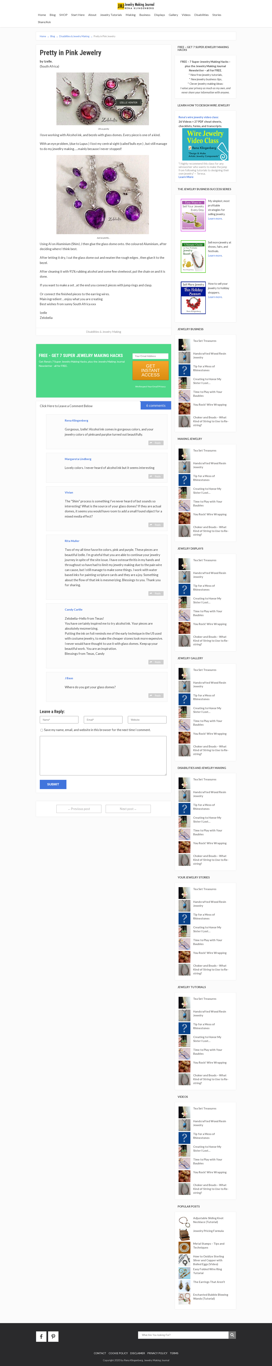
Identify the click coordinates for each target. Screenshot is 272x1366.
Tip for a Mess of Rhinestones (204, 368)
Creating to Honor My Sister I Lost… (207, 381)
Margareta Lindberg (78, 459)
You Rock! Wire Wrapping (209, 404)
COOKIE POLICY (118, 1353)
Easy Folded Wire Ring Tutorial (207, 1271)
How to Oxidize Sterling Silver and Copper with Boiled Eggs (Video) (208, 1260)
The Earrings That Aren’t (209, 1282)
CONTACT (100, 1353)
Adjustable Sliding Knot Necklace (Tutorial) (208, 1220)
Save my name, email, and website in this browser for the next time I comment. (97, 730)
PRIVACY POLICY (157, 1353)
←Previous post (79, 809)
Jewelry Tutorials (111, 14)
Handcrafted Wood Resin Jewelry (209, 355)
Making (131, 14)
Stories (216, 14)
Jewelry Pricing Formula (208, 1230)
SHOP (63, 14)
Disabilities (201, 14)
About (92, 14)
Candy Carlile (74, 609)
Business (144, 14)
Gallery (173, 14)
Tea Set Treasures (204, 340)
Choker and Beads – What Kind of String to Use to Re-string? (211, 421)
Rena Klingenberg (76, 420)
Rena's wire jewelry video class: (199, 117)
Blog (53, 14)
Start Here (78, 14)
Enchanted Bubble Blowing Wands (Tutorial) (210, 1296)
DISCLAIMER (137, 1353)
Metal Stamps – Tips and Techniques (208, 1245)
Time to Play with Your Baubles (207, 393)
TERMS (174, 1353)
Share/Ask (44, 22)
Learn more (215, 218)
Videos (186, 14)
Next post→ (128, 809)
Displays (159, 14)
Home (42, 14)
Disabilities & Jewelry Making (103, 331)
